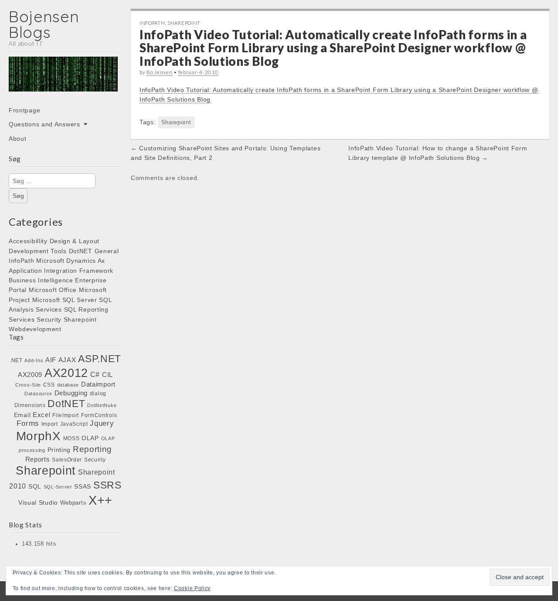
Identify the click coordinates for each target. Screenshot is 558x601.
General (107, 251)
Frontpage (24, 110)
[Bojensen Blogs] (63, 80)
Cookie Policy (192, 588)
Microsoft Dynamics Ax (70, 260)
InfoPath (21, 260)
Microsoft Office (53, 289)
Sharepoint (80, 319)
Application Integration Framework (61, 270)
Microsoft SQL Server (64, 299)
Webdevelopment (35, 329)
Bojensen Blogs (44, 24)
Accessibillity (28, 241)
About (18, 138)
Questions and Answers (44, 124)
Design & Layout (75, 241)
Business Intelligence (41, 280)
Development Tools (38, 251)
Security (49, 319)
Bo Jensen (159, 72)
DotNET (80, 251)
